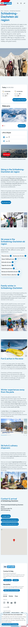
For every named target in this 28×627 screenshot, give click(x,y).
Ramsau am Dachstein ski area (9, 271)
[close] (25, 614)
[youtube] (11, 603)
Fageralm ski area (6, 265)
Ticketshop (7, 150)
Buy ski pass (6, 154)
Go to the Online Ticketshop (10, 624)
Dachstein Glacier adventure (9, 274)
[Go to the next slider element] (26, 229)
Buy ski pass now (6, 202)
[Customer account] (21, 3)
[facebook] (8, 603)
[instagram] (4, 603)
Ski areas (6, 11)
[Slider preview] (24, 229)
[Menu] (24, 3)
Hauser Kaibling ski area (7, 259)
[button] (27, 75)
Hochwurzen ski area (18, 256)
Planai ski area (5, 256)
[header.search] (17, 3)
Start (2, 11)
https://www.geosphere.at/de (18, 159)
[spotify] (15, 603)
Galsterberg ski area (6, 268)
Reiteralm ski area (6, 262)
